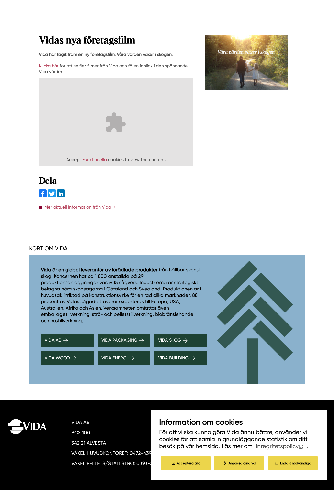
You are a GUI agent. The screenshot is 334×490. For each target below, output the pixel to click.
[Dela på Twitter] (52, 195)
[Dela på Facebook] (43, 195)
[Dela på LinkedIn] (61, 195)
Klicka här (48, 65)
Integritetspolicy (277, 446)
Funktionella (94, 159)
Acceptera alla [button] (188, 463)
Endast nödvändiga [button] (295, 463)
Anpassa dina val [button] (242, 463)
